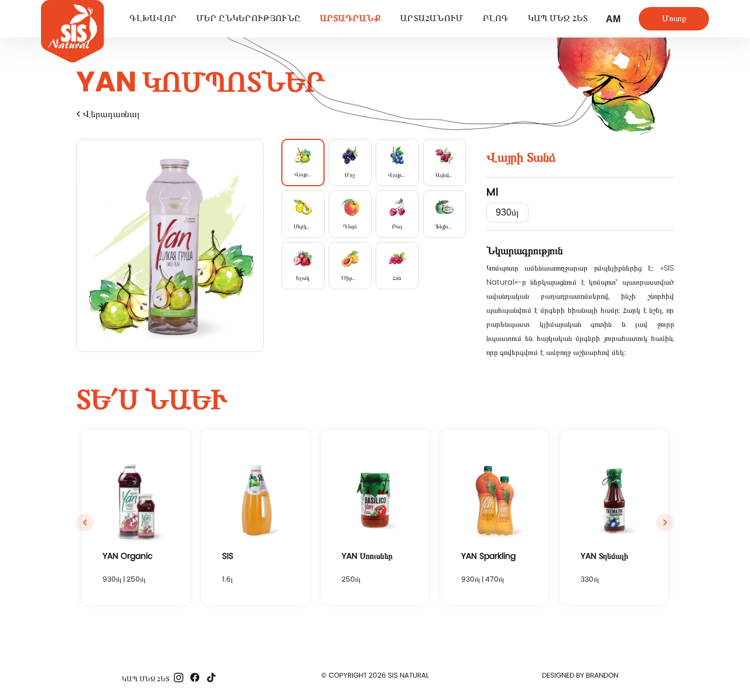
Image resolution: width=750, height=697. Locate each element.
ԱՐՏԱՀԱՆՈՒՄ (431, 18)
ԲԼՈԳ (496, 18)
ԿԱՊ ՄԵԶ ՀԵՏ (558, 18)
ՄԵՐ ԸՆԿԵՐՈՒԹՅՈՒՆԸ (248, 18)
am (613, 19)
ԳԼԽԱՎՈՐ (153, 18)
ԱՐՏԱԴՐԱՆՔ (350, 18)
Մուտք (674, 18)
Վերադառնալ (110, 114)
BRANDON (602, 675)
